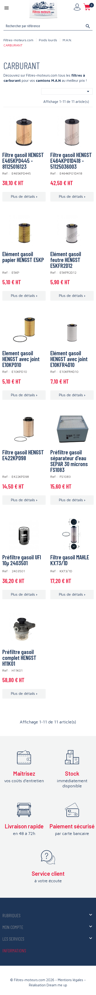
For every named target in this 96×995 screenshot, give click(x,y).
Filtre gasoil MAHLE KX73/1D (69, 560)
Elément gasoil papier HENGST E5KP (23, 256)
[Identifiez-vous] (77, 7)
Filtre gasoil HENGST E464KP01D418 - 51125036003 (71, 160)
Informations (14, 950)
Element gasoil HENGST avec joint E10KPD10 (21, 358)
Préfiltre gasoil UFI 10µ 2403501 (21, 560)
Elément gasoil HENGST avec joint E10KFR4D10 (69, 358)
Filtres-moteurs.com (18, 40)
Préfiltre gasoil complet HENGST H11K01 (19, 657)
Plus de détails (23, 196)
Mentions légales (71, 980)
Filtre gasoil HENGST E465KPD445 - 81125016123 (23, 160)
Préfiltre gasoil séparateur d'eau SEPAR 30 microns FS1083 (69, 461)
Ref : (6, 173)
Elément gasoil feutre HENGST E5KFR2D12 (65, 259)
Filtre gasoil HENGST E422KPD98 (23, 455)
